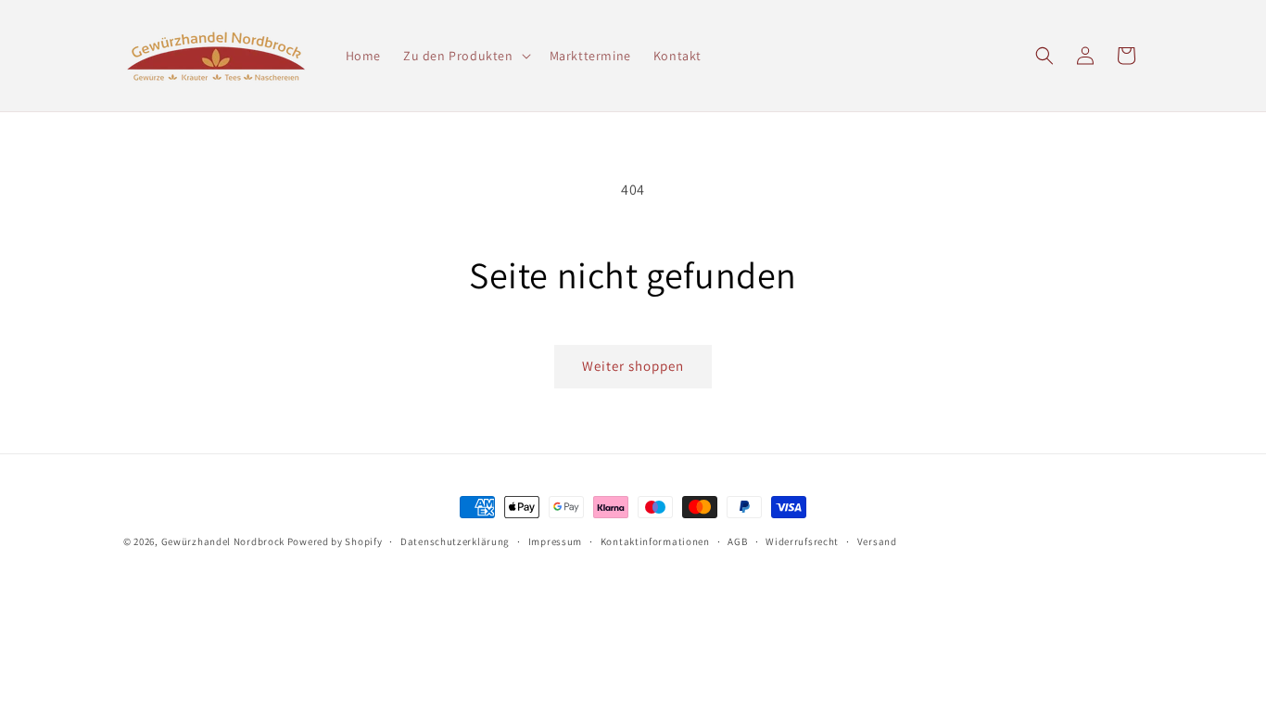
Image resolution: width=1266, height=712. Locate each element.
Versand (877, 541)
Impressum (555, 541)
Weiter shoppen (633, 366)
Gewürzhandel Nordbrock (223, 541)
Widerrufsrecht (802, 541)
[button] (465, 55)
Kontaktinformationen (655, 541)
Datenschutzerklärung (455, 541)
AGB (737, 541)
